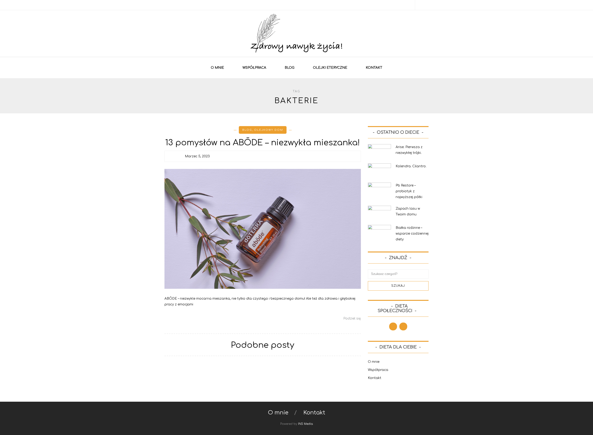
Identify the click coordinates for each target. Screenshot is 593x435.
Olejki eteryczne (330, 67)
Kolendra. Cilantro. (411, 166)
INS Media (305, 424)
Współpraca (254, 67)
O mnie (217, 67)
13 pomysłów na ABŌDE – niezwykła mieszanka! (262, 142)
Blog (289, 67)
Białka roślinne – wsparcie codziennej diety (412, 233)
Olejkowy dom (268, 129)
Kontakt (374, 67)
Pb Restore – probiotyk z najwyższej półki (409, 191)
